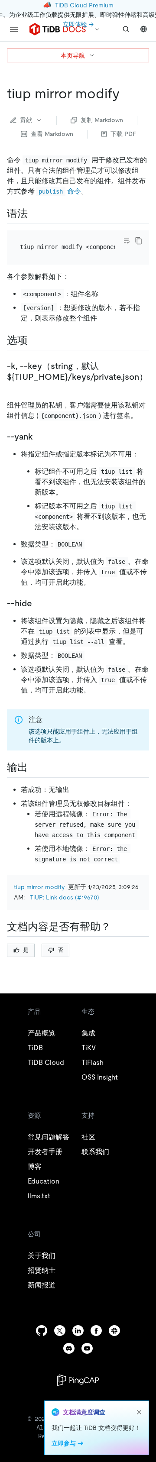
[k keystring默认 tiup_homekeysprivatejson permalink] (14, 387)
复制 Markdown (102, 119)
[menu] (14, 29)
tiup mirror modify (39, 886)
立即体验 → (78, 24)
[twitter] (60, 1330)
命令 (60, 191)
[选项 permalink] (34, 340)
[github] (41, 1330)
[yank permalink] (40, 436)
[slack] (114, 1330)
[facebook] (96, 1330)
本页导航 (73, 55)
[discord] (69, 1348)
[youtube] (87, 1348)
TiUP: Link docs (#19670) (64, 897)
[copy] (139, 241)
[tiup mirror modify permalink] (126, 93)
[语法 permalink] (34, 213)
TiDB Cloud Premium (84, 5)
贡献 (26, 119)
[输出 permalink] (34, 767)
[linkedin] (78, 1330)
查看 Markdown (52, 133)
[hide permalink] (39, 603)
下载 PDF (123, 133)
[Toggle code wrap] (126, 241)
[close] (139, 1412)
